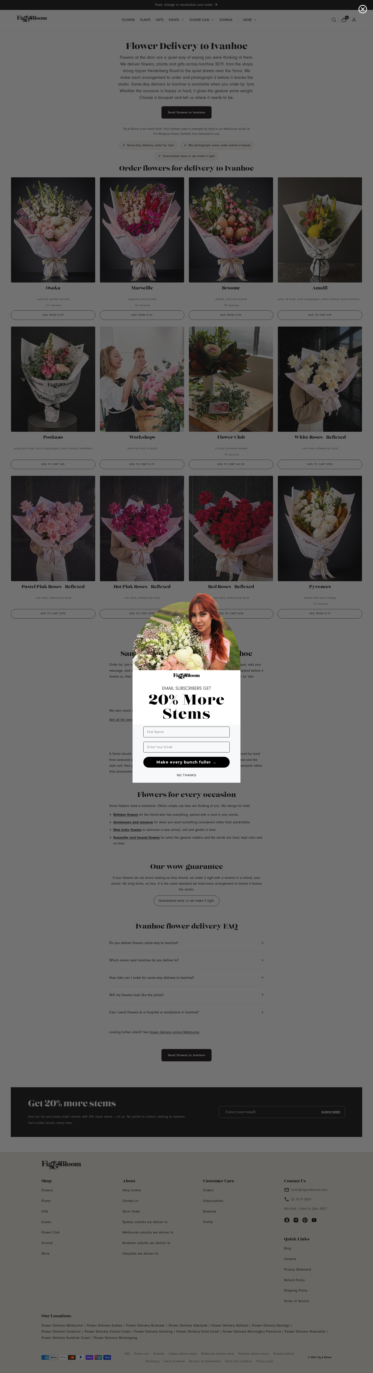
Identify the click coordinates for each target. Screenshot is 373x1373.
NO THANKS (186, 775)
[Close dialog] (363, 9)
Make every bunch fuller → (186, 762)
